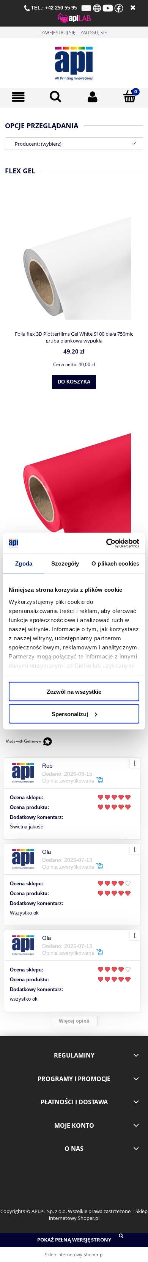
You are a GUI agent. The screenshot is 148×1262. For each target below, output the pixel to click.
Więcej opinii (74, 1021)
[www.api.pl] (97, 7)
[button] (18, 97)
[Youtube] (107, 7)
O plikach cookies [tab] (115, 563)
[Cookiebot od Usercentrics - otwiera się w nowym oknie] (106, 543)
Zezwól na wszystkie (74, 691)
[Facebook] (118, 7)
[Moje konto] (92, 97)
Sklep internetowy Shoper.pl (74, 1254)
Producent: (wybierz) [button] (38, 143)
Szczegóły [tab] (65, 563)
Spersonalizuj (70, 713)
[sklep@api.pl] (86, 7)
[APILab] (74, 17)
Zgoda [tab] (23, 563)
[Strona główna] (74, 62)
